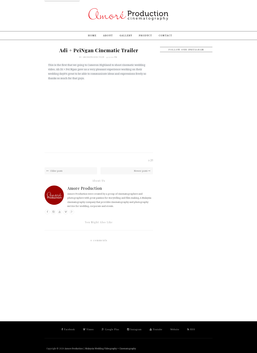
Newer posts (141, 171)
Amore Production (84, 188)
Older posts (56, 171)
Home (92, 35)
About (108, 35)
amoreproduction (94, 57)
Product (145, 35)
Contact (165, 35)
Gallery (126, 35)
